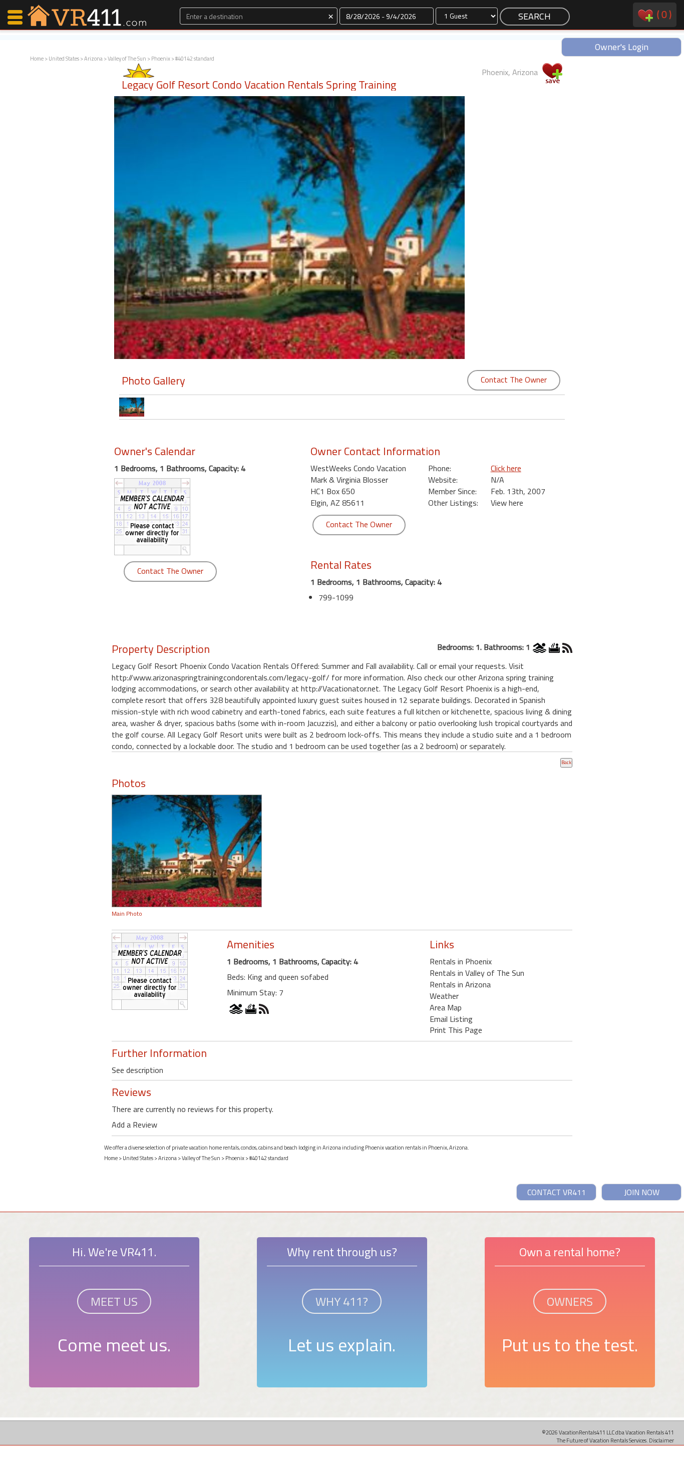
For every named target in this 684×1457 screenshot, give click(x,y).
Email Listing (451, 1019)
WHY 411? (341, 1301)
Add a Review (134, 1125)
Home (37, 59)
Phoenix (160, 59)
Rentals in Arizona (460, 984)
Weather (444, 996)
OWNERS (570, 1301)
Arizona (93, 59)
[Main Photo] (187, 850)
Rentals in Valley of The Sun (477, 973)
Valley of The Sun (127, 59)
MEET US (114, 1301)
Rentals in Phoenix (461, 961)
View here (507, 503)
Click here (506, 468)
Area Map (446, 1007)
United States (64, 59)
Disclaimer (661, 1440)
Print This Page (456, 1030)
